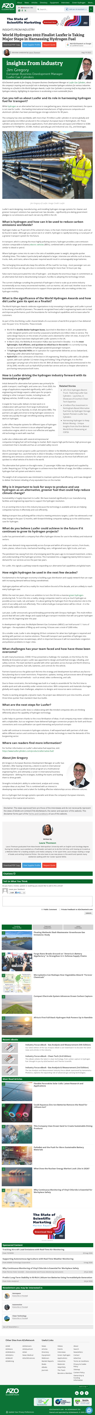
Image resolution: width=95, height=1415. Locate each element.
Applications (62, 1358)
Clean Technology (19, 1316)
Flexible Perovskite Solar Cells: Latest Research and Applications (58, 1084)
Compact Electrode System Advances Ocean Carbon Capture (63, 996)
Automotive (17, 1305)
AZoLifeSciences (28, 1358)
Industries (61, 1361)
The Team (61, 1370)
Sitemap (77, 1369)
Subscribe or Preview (20, 1296)
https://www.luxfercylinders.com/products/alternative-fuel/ (28, 751)
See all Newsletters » (11, 1327)
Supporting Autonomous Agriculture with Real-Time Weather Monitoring (38, 1258)
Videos (60, 1346)
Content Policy (79, 1372)
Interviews (62, 1352)
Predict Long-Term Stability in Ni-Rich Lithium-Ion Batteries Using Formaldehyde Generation (47, 1277)
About (76, 1346)
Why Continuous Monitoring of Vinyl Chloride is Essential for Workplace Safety (63, 1190)
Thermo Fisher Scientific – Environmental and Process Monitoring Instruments (35, 1272)
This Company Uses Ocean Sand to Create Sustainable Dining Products (63, 1127)
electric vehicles (37, 244)
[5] (17, 1025)
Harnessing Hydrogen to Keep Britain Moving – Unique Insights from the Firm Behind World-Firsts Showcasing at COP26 (76, 426)
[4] (17, 1004)
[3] (17, 983)
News (44, 1346)
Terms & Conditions (81, 1361)
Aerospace (16, 1293)
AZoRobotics (10, 1352)
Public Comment (50, 909)
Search (76, 1349)
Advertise (77, 1358)
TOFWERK (10, 1253)
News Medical (27, 1355)
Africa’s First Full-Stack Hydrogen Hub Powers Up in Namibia (63, 1017)
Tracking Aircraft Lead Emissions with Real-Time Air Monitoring (33, 1249)
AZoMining (10, 1361)
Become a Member (65, 1373)
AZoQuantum (27, 1349)
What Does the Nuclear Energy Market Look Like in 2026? (61, 1168)
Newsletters (78, 1352)
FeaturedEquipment (47, 927)
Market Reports (48, 1361)
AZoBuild (9, 1358)
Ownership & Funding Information (79, 1377)
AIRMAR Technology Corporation (18, 1262)
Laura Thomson (47, 843)
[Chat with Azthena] (89, 1410)
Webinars (45, 1358)
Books (44, 1364)
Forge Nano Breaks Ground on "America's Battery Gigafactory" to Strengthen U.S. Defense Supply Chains (60, 954)
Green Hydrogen (64, 1355)
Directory (45, 1352)
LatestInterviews (78, 927)
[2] (17, 962)
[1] (17, 940)
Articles (45, 1349)
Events (60, 1349)
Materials (61, 1364)
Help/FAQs (62, 1367)
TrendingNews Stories (16, 927)
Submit (88, 913)
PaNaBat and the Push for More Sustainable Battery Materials (59, 1148)
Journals (45, 1370)
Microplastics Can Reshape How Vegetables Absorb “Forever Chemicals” (63, 976)
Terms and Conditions (38, 813)
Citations (8, 873)
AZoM (8, 1346)
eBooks (44, 1367)
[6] (17, 1198)
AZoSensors (27, 1346)
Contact (76, 1355)
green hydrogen (76, 595)
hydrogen (12, 106)
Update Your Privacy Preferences (21, 1412)
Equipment (46, 1355)
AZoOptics (9, 1355)
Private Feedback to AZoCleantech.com (77, 909)
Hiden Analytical (13, 1281)
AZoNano (9, 1349)
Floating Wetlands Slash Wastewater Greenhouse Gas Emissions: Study (59, 933)
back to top (83, 1386)
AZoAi (24, 1352)
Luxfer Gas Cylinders (77, 82)
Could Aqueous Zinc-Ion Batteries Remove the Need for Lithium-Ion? (60, 1105)
